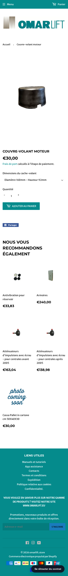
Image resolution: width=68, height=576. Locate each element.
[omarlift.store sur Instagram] (33, 543)
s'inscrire (57, 527)
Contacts (34, 470)
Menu (10, 4)
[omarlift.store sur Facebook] (27, 543)
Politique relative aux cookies (34, 484)
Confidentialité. (34, 488)
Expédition (34, 479)
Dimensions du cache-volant (19, 173)
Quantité (8, 189)
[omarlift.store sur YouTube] (39, 543)
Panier (61, 4)
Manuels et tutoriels (34, 462)
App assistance (34, 466)
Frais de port (10, 164)
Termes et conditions (34, 475)
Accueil (6, 44)
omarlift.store (37, 552)
